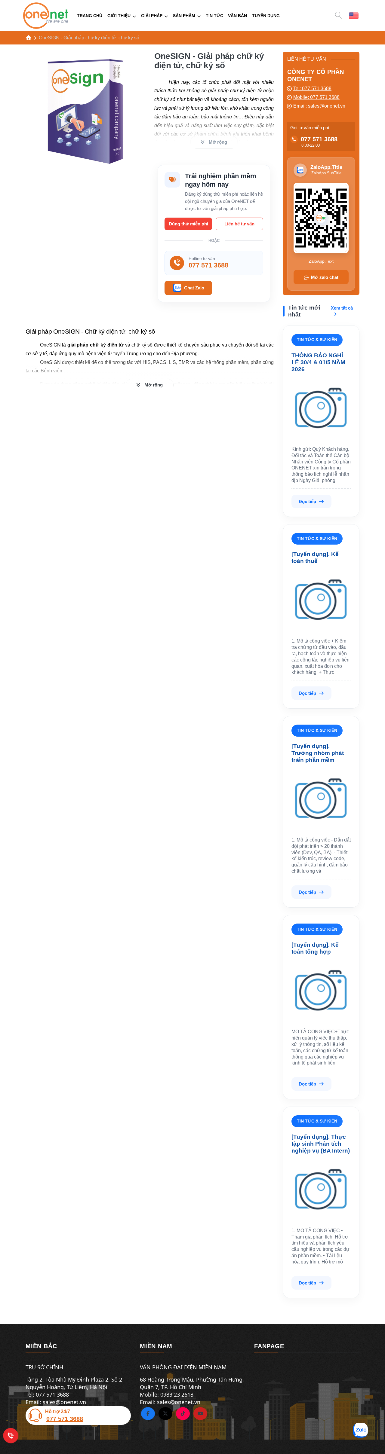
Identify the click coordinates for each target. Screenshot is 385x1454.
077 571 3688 (319, 139)
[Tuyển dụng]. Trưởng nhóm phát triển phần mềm (317, 753)
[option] (354, 15)
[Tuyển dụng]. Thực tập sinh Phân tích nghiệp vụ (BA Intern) (320, 1144)
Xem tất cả (342, 307)
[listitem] (85, 111)
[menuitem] (90, 15)
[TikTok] (183, 1413)
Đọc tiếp (307, 501)
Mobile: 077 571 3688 (316, 97)
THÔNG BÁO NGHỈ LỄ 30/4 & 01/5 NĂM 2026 (318, 362)
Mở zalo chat (324, 277)
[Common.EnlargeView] (85, 111)
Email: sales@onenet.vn (319, 105)
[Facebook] (148, 1413)
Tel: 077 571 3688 (312, 88)
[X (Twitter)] (165, 1413)
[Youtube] (200, 1413)
